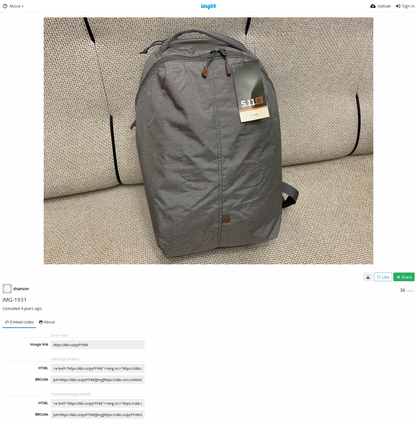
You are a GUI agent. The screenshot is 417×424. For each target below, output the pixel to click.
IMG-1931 (14, 299)
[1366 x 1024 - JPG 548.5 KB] (368, 277)
